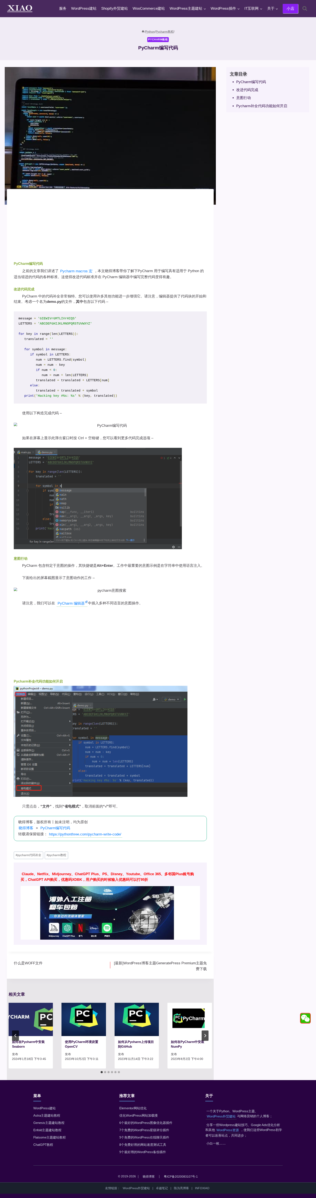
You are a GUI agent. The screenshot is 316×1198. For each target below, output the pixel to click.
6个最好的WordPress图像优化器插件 (145, 1123)
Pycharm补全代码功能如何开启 (261, 106)
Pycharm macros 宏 (76, 271)
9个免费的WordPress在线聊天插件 (144, 1137)
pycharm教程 (56, 855)
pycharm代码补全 (28, 855)
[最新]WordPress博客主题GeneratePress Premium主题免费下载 (160, 966)
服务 (62, 8)
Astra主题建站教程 (46, 1115)
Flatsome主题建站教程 (49, 1137)
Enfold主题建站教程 (47, 1130)
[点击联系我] (305, 1018)
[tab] (102, 1072)
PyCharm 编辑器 (71, 603)
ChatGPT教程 (43, 1144)
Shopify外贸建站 (114, 8)
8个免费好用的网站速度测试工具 (142, 1144)
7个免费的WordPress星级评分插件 (144, 1130)
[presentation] (31, 1019)
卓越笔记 (162, 1188)
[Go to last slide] (15, 1035)
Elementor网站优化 (133, 1108)
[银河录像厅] (110, 904)
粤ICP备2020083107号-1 (181, 1176)
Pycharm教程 (158, 39)
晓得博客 (26, 828)
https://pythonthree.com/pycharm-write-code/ (85, 834)
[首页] (142, 31)
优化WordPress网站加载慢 (138, 1115)
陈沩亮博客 (181, 1188)
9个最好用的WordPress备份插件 (142, 1152)
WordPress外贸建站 (221, 1116)
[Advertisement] (110, 226)
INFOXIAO (202, 1188)
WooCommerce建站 (149, 8)
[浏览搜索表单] (304, 8)
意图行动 (243, 98)
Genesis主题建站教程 (48, 1123)
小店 (290, 8)
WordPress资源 (227, 1130)
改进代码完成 (247, 90)
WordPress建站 (84, 8)
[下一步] (205, 1035)
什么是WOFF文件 (28, 963)
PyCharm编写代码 (55, 828)
